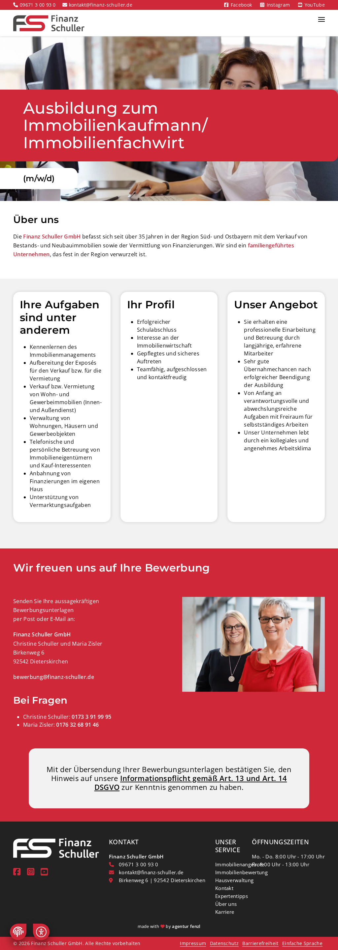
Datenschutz (224, 943)
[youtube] (44, 872)
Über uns (226, 904)
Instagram (278, 5)
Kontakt (224, 888)
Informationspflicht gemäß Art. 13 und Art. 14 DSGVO (190, 782)
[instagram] (30, 872)
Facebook (241, 5)
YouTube (315, 5)
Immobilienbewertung (241, 872)
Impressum (193, 943)
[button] (321, 23)
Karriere (224, 911)
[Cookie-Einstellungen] (18, 932)
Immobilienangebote (239, 864)
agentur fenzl (186, 926)
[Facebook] (16, 872)
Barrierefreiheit (260, 943)
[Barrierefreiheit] (41, 932)
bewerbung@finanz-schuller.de (53, 677)
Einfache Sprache (302, 943)
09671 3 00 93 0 (38, 5)
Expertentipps (231, 896)
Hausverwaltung (234, 880)
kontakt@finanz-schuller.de (100, 5)
